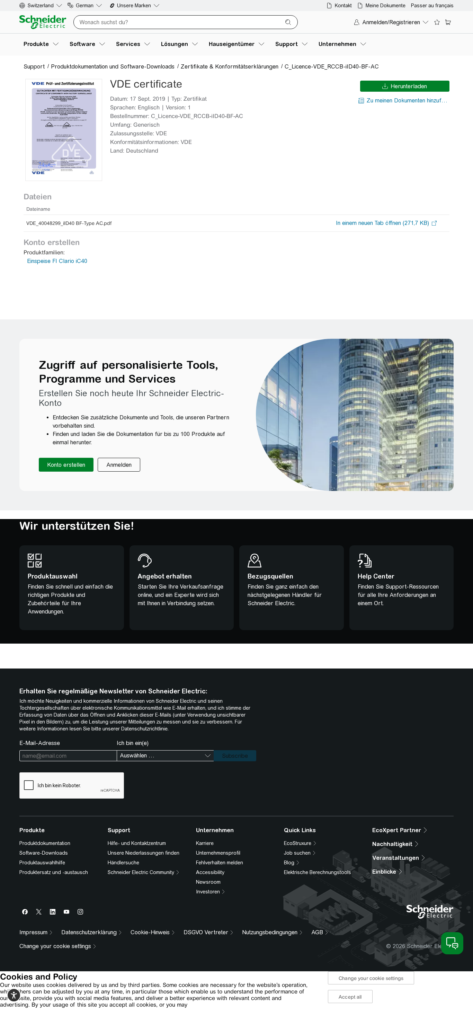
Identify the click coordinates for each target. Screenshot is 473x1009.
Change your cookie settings (371, 978)
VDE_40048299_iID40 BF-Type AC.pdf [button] (68, 223)
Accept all (350, 997)
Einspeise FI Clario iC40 (57, 261)
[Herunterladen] (63, 130)
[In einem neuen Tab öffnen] (382, 223)
